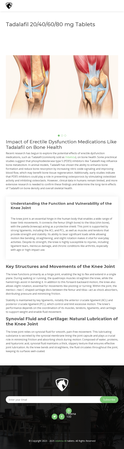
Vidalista (70, 157)
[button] (59, 136)
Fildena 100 (69, 413)
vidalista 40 (61, 440)
